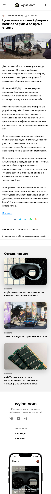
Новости (8, 289)
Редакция (20, 433)
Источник (7, 213)
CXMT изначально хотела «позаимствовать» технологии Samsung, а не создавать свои (21, 380)
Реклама (20, 438)
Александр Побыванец (14, 16)
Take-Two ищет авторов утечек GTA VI (25, 336)
